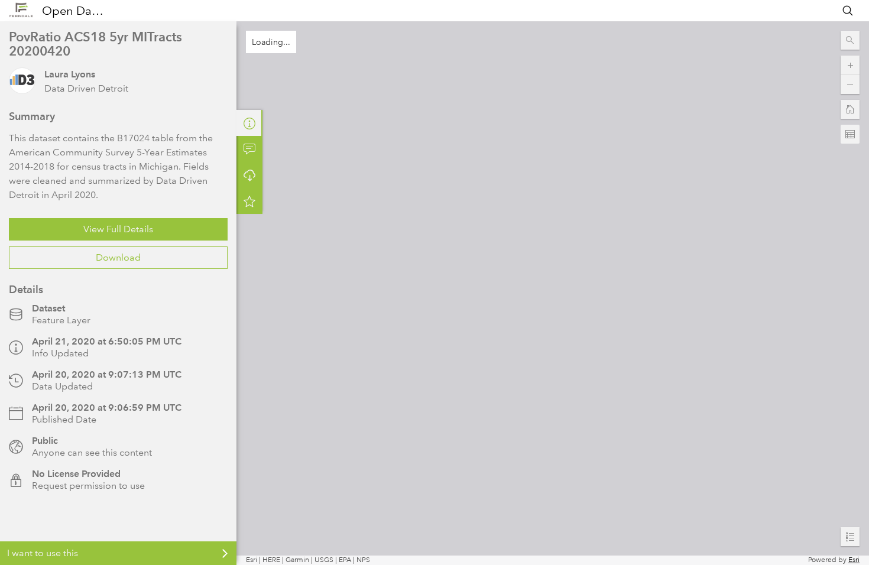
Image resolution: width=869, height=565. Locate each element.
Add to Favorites (249, 201)
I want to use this (42, 552)
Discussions (249, 149)
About (249, 123)
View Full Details (118, 229)
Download (118, 257)
